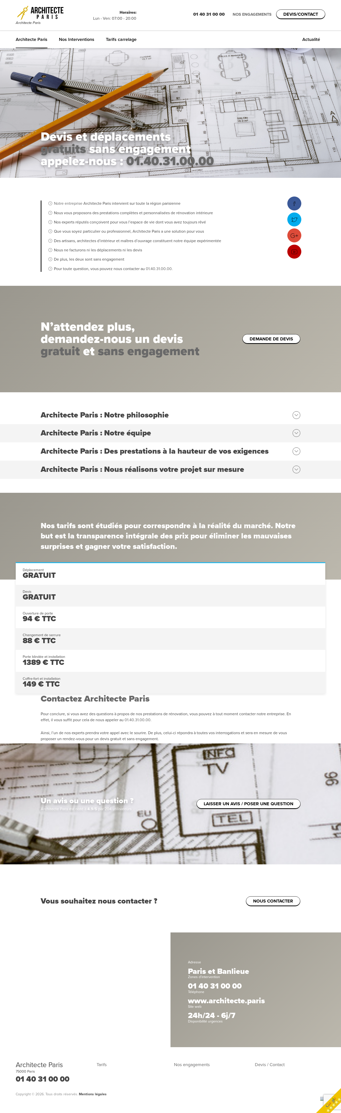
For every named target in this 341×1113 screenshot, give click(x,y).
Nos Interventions (76, 39)
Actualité (311, 39)
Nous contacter (273, 901)
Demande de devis (271, 339)
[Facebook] (294, 203)
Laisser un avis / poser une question (248, 804)
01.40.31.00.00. (159, 268)
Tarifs (102, 1064)
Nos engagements (252, 14)
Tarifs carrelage (121, 39)
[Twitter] (294, 219)
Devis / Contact (270, 1064)
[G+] (294, 235)
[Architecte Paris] (54, 12)
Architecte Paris (31, 39)
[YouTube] (294, 252)
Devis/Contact (300, 14)
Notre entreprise (68, 203)
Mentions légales (93, 1094)
